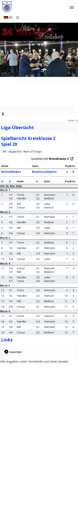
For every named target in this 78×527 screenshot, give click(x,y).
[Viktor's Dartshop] (39, 32)
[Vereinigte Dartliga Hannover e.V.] (7, 7)
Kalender (15, 352)
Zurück (5, 83)
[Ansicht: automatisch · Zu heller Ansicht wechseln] (17, 17)
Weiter (73, 83)
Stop (3, 114)
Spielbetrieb (50, 159)
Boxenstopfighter (44, 171)
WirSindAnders (11, 171)
